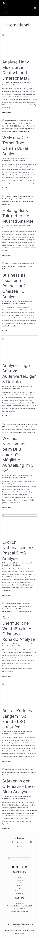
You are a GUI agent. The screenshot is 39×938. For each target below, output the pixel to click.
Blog (19, 888)
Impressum (19, 893)
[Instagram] (22, 867)
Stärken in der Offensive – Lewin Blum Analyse (19, 786)
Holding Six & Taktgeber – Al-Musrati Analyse (18, 216)
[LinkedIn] (26, 867)
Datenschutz (19, 891)
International (6, 85)
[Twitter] (17, 867)
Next (19, 846)
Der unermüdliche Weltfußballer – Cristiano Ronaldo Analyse (18, 628)
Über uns (20, 880)
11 (31, 842)
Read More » (6, 112)
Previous (19, 838)
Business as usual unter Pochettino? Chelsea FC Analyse (14, 286)
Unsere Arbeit (19, 883)
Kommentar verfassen (22, 83)
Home (20, 877)
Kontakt (19, 885)
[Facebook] (13, 867)
